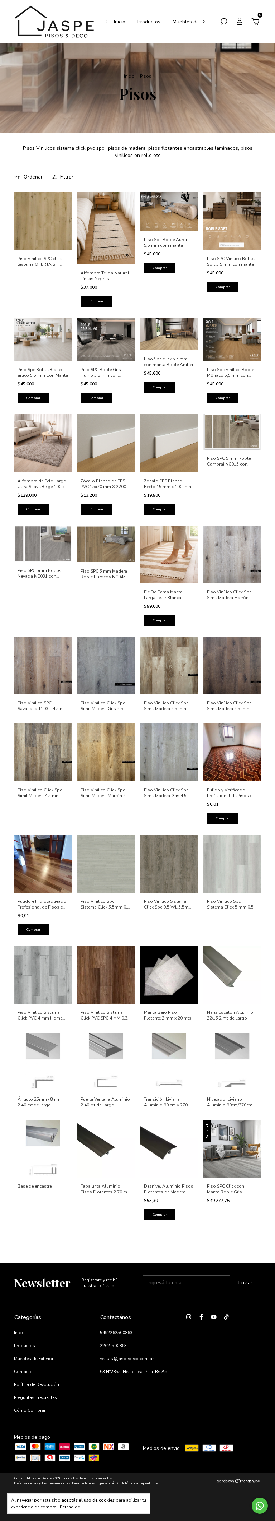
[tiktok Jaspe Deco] (226, 1317)
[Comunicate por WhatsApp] (260, 1506)
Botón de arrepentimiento (142, 1483)
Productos (149, 21)
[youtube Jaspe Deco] (214, 1317)
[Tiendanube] (238, 1481)
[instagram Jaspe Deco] (189, 1317)
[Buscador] (224, 22)
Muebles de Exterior (195, 21)
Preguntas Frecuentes (35, 1397)
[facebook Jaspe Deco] (201, 1317)
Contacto (23, 1371)
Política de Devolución (36, 1384)
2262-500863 (113, 1346)
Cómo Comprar (29, 1410)
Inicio (119, 21)
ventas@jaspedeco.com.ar (127, 1358)
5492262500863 (116, 1333)
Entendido (70, 1507)
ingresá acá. (105, 1483)
